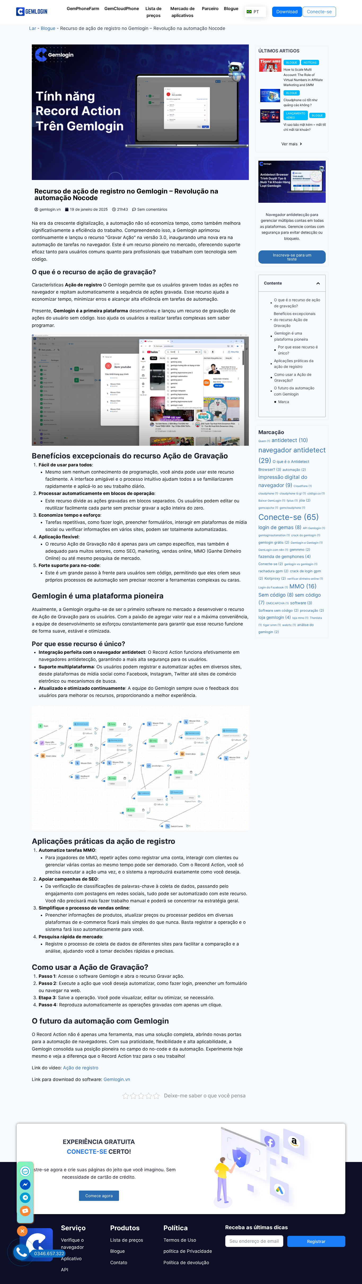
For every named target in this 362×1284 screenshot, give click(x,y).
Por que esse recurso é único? (298, 350)
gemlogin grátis (273, 542)
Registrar (316, 1241)
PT (255, 11)
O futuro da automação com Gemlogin (294, 391)
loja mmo (300, 618)
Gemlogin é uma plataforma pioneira (291, 336)
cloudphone (268, 493)
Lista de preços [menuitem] (153, 12)
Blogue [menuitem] (231, 8)
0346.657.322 (49, 1253)
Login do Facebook (273, 587)
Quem (264, 441)
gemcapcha (268, 508)
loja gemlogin (274, 617)
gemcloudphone (292, 508)
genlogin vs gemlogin (300, 564)
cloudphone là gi (293, 493)
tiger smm (272, 625)
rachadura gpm (273, 571)
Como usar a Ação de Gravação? (292, 377)
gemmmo (300, 550)
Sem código (276, 595)
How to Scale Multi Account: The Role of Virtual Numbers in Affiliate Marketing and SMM (303, 77)
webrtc (289, 625)
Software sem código (278, 610)
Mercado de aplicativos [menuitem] (182, 12)
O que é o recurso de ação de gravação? (297, 303)
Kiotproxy (275, 578)
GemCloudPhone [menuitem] (121, 8)
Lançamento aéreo (295, 115)
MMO (303, 586)
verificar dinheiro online (305, 578)
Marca (283, 401)
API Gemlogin (314, 528)
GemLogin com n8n (273, 550)
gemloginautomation (274, 535)
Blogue (48, 28)
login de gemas (280, 527)
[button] (318, 283)
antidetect (290, 440)
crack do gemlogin (305, 535)
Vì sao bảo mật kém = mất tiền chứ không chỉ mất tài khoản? (314, 127)
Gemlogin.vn (117, 1079)
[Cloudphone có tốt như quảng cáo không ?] (270, 95)
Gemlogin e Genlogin (307, 542)
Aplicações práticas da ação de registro (294, 363)
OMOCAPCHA (277, 603)
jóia (305, 500)
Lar (32, 28)
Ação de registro (82, 1067)
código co (316, 493)
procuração (312, 610)
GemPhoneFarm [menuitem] (83, 8)
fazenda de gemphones (284, 556)
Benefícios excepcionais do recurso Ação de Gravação (294, 319)
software (301, 603)
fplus (292, 500)
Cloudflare (303, 486)
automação (294, 470)
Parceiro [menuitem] (210, 8)
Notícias (310, 62)
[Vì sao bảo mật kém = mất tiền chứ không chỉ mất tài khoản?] (270, 116)
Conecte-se (288, 517)
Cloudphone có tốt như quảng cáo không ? (300, 102)
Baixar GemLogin (271, 500)
